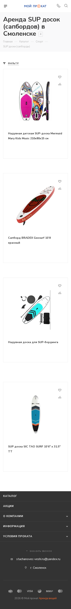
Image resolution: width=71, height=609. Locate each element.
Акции (8, 506)
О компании (13, 516)
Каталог (10, 496)
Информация (14, 526)
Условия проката (17, 536)
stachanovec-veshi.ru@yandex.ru (38, 559)
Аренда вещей (48, 598)
